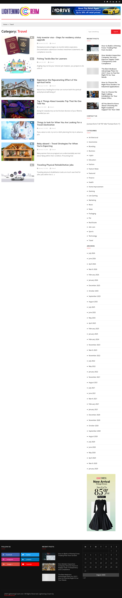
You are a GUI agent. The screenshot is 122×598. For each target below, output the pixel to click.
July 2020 (92, 442)
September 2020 (95, 431)
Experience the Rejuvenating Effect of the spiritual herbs (57, 81)
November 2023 (94, 345)
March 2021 (93, 399)
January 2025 (93, 334)
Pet (90, 218)
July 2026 (92, 253)
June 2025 (92, 312)
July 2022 (92, 361)
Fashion (91, 164)
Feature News (94, 169)
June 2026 (92, 258)
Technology (93, 236)
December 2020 (94, 415)
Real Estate (93, 222)
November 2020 (94, 420)
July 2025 (92, 307)
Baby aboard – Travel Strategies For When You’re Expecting (57, 144)
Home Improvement (96, 186)
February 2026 (94, 275)
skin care (92, 227)
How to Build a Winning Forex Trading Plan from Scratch (111, 48)
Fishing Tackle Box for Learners (52, 58)
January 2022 (93, 372)
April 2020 (92, 458)
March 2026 (93, 269)
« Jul (84, 578)
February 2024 (94, 339)
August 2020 (93, 436)
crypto (91, 155)
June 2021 (92, 393)
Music (91, 204)
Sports (91, 231)
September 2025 (95, 296)
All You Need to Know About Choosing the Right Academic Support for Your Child (111, 106)
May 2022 (92, 366)
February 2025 (94, 329)
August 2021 (93, 382)
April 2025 (92, 323)
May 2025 (92, 318)
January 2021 (93, 409)
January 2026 (93, 280)
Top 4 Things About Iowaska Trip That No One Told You (59, 102)
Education (92, 160)
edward (53, 43)
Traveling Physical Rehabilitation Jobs (55, 165)
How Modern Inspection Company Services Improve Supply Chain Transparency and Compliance (111, 59)
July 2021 (92, 388)
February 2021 (94, 404)
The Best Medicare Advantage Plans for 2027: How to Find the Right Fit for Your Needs (110, 73)
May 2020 (92, 453)
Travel (91, 240)
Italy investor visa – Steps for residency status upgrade (59, 38)
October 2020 (93, 426)
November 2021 (94, 377)
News (91, 209)
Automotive (93, 142)
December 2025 (94, 285)
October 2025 (93, 291)
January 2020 (93, 469)
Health (91, 182)
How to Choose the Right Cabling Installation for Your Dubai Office (109, 95)
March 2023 (93, 350)
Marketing (92, 200)
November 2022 (94, 356)
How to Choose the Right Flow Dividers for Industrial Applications (111, 84)
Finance (91, 178)
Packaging (92, 213)
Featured (92, 173)
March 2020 (93, 463)
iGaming (92, 191)
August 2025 (93, 302)
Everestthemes (9, 595)
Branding (92, 146)
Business (92, 151)
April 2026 (92, 264)
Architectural (93, 137)
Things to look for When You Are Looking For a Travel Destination (59, 123)
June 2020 (92, 447)
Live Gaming (93, 195)
